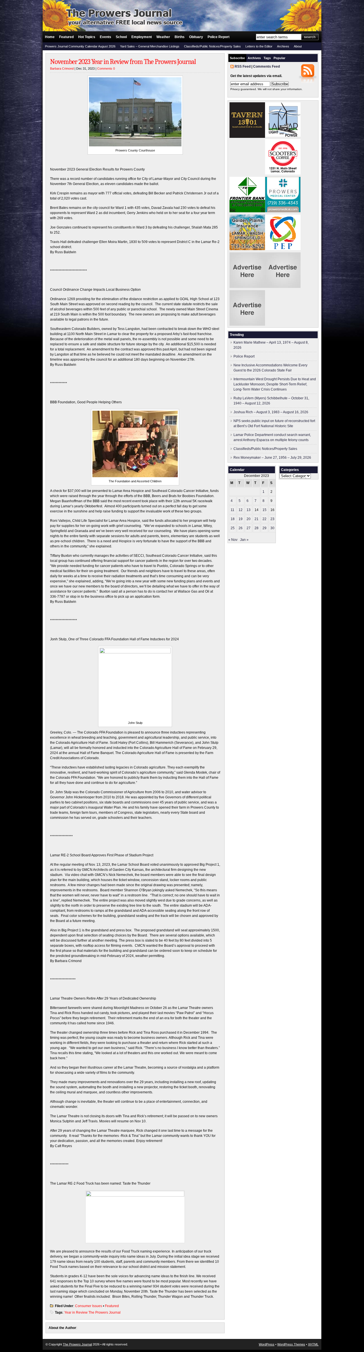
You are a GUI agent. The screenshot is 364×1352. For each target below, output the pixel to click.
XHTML (313, 1344)
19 (241, 519)
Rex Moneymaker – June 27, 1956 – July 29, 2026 (272, 458)
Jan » (244, 540)
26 (241, 528)
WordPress (266, 1344)
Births (180, 37)
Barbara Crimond (62, 68)
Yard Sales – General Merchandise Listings (149, 46)
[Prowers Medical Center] (283, 211)
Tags (267, 58)
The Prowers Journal (77, 1344)
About (298, 46)
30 (272, 528)
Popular (279, 58)
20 (249, 519)
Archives (283, 46)
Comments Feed (266, 66)
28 (256, 528)
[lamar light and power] (283, 136)
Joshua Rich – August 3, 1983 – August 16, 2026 (270, 412)
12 (241, 510)
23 (272, 519)
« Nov (232, 540)
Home (50, 37)
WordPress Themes (291, 1344)
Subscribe (237, 58)
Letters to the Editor (258, 46)
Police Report (218, 37)
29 (264, 528)
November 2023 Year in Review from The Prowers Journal (123, 62)
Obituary (196, 37)
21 (256, 519)
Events (105, 37)
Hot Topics (86, 37)
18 (233, 519)
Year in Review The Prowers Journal (92, 1312)
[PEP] (283, 249)
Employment (141, 37)
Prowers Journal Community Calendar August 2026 (80, 46)
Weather (163, 37)
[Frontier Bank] (247, 211)
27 (249, 528)
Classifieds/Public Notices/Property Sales (212, 46)
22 (264, 519)
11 (232, 510)
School (121, 37)
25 (233, 528)
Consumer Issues (88, 1306)
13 (249, 510)
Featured (66, 37)
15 (264, 510)
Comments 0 (106, 68)
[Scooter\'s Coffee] (283, 173)
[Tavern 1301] (247, 137)
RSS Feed (243, 66)
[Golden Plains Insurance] (247, 249)
